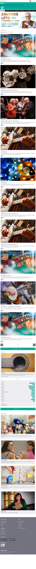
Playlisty (22, 10)
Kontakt (19, 526)
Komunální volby (4, 522)
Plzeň (33, 396)
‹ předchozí (1, 345)
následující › (34, 345)
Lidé (26, 10)
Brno (33, 384)
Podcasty (2, 532)
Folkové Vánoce (4, 182)
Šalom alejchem (4, 485)
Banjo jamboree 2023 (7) (6, 59)
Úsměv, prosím (4, 460)
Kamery (34, 5)
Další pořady (4, 413)
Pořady (12, 10)
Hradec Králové (31, 387)
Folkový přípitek (4, 151)
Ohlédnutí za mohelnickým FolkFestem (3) (9, 213)
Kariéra (19, 525)
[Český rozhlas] (3, 1)
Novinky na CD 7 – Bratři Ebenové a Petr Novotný (10, 306)
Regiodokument (4, 434)
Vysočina (32, 399)
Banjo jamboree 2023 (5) (6, 337)
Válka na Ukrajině (4, 521)
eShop (2, 525)
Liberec (33, 390)
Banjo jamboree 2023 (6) (6, 275)
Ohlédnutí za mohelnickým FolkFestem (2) (9, 244)
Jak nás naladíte (21, 521)
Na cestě (3, 372)
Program (25, 5)
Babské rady (3, 511)
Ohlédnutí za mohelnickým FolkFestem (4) (9, 90)
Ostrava (33, 393)
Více (33, 10)
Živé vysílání (3, 530)
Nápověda (20, 522)
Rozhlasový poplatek (22, 528)
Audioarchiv (30, 5)
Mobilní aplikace (3, 534)
